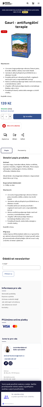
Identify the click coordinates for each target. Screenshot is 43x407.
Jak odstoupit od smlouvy (11, 302)
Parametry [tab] (22, 150)
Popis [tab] (6, 150)
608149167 (10, 359)
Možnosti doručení (7, 111)
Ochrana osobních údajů (10, 299)
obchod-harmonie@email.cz (14, 356)
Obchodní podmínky (9, 294)
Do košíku (29, 116)
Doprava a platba (8, 297)
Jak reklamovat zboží (9, 305)
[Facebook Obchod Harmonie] (6, 363)
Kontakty (5, 307)
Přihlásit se (8, 274)
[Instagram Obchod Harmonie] (10, 363)
